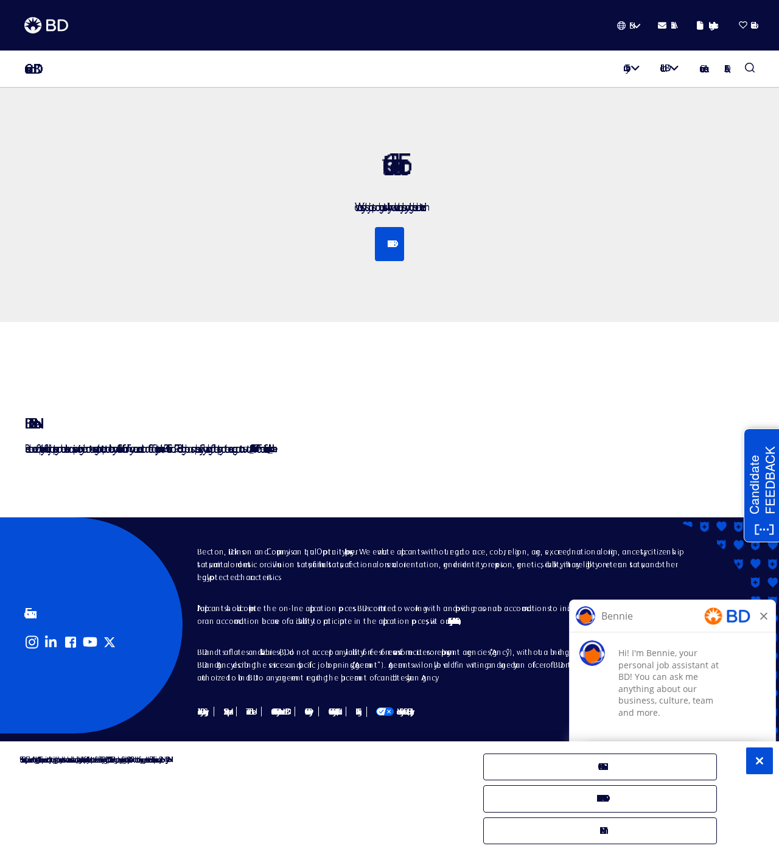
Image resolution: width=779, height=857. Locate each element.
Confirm (599, 830)
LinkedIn (51, 642)
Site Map (225, 711)
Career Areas (702, 68)
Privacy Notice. (166, 759)
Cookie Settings (356, 711)
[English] (629, 25)
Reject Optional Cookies (600, 798)
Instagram (31, 642)
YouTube (90, 642)
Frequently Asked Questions (452, 621)
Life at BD (662, 68)
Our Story (624, 68)
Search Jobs (750, 69)
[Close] (759, 760)
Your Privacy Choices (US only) (393, 711)
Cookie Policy (306, 711)
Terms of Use (249, 711)
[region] (389, 799)
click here (270, 448)
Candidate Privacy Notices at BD (278, 711)
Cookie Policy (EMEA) (332, 711)
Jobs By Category (200, 711)
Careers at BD (28, 69)
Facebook (70, 642)
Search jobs (389, 244)
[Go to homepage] (46, 25)
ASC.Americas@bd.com (251, 448)
